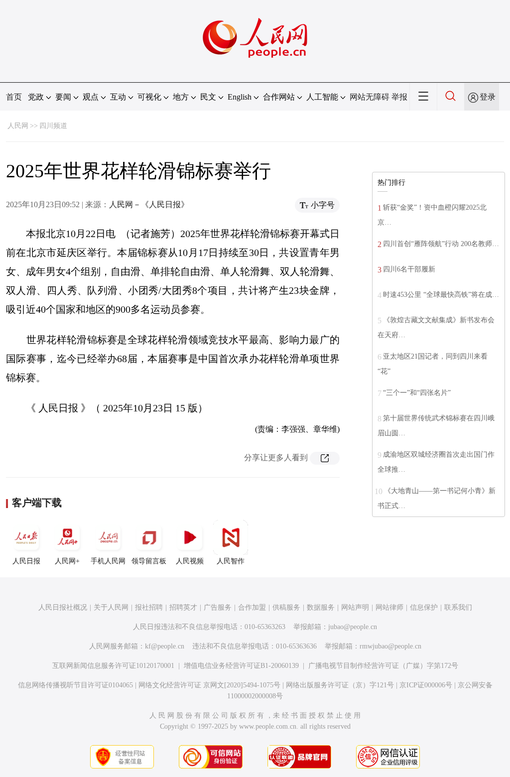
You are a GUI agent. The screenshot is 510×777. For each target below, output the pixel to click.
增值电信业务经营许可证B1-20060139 (241, 665)
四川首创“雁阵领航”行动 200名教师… (441, 244)
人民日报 (26, 561)
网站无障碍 (369, 97)
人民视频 (190, 561)
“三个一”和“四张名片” (417, 392)
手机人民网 (108, 561)
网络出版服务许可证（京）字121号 (340, 685)
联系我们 (458, 607)
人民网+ (67, 561)
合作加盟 (252, 607)
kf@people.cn (164, 646)
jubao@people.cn (352, 627)
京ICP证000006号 (425, 685)
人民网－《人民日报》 (149, 204)
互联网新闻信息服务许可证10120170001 (113, 665)
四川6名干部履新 (409, 269)
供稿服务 (286, 607)
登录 (488, 97)
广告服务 (218, 607)
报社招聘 (149, 607)
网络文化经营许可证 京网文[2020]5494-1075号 (209, 685)
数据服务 (321, 607)
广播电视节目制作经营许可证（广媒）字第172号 (383, 665)
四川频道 (53, 126)
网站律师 (389, 607)
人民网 (17, 126)
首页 (14, 97)
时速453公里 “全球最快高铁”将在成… (441, 294)
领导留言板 (148, 561)
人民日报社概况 (62, 607)
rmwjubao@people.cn (390, 646)
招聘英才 (183, 607)
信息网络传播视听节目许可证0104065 (75, 685)
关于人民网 (111, 607)
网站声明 (355, 607)
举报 (399, 97)
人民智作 (231, 561)
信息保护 (424, 607)
